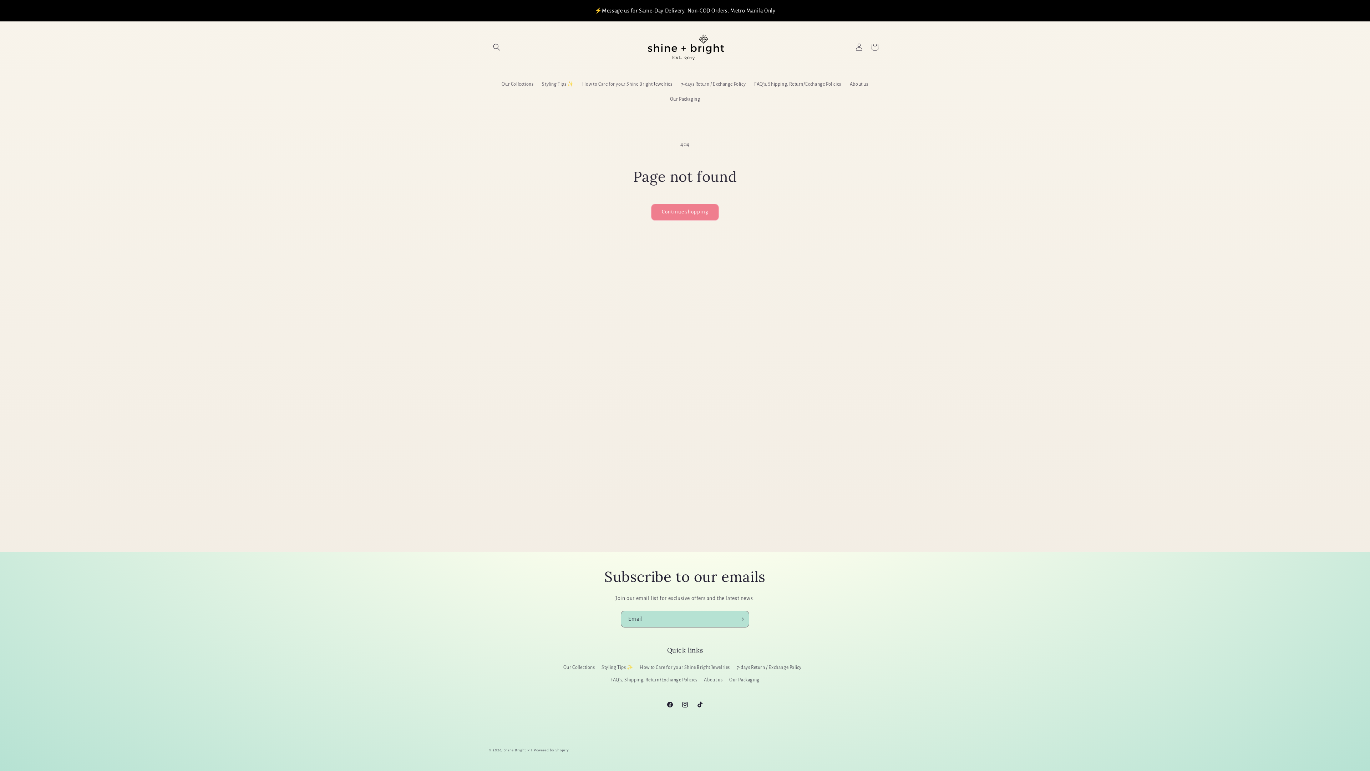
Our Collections (579, 667)
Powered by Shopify (551, 750)
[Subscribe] (741, 619)
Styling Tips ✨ (617, 667)
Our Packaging (744, 679)
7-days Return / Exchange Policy (769, 667)
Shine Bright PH (518, 750)
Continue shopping (685, 212)
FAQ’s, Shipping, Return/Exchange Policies (653, 679)
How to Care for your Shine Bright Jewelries (685, 667)
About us (713, 679)
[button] (496, 47)
